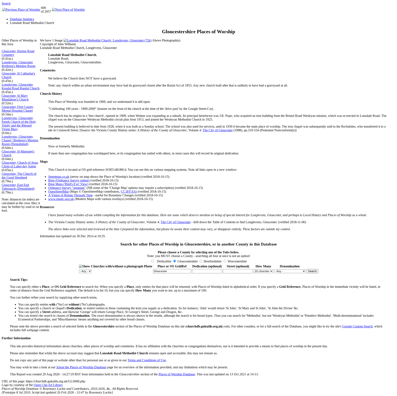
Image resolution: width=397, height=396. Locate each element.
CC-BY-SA (128, 191)
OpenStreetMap (58, 191)
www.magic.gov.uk (61, 199)
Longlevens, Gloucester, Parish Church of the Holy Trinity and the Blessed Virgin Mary (19, 123)
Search (6, 3)
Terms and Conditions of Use (147, 360)
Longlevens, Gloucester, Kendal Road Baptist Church (20, 86)
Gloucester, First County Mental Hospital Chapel (17, 108)
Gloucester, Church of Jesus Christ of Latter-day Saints (20, 164)
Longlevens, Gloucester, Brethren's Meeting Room (18, 64)
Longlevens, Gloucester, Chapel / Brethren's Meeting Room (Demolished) (20, 140)
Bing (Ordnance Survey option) (69, 180)
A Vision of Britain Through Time (70, 195)
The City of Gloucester (218, 130)
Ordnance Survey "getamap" (67, 188)
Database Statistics (22, 19)
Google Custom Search (357, 326)
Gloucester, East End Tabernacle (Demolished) (18, 186)
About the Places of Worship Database (81, 367)
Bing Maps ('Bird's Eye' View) (68, 184)
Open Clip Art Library (48, 385)
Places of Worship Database (177, 374)
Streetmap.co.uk (58, 176)
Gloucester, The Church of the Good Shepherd (19, 175)
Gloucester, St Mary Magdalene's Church (15, 97)
